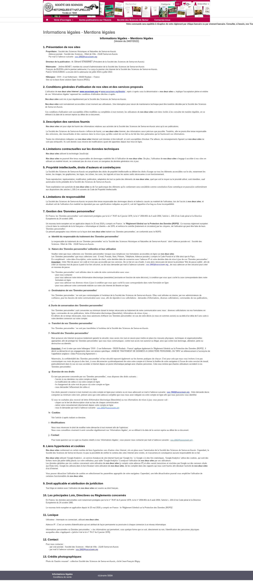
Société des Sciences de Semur (132, 19)
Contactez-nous (162, 19)
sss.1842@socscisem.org (108, 408)
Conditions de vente (62, 576)
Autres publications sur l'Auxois (95, 19)
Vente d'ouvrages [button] (63, 19)
